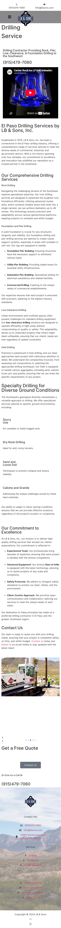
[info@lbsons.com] (44, 4)
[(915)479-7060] (16, 4)
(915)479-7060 (17, 7)
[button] (9, 17)
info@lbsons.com (44, 7)
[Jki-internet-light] (30, 924)
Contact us (37, 641)
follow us (6, 644)
